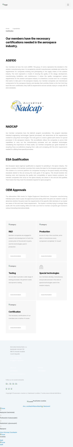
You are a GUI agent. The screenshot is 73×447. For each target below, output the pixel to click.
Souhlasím (13, 432)
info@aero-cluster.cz (16, 360)
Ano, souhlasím (28, 406)
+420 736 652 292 (15, 358)
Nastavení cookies (34, 393)
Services (40, 368)
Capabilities (16, 28)
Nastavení (46, 406)
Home (7, 28)
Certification (9, 31)
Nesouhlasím (37, 406)
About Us (13, 368)
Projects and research (17, 374)
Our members (42, 371)
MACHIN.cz (57, 393)
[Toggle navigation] (68, 5)
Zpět (1, 440)
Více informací (5, 432)
